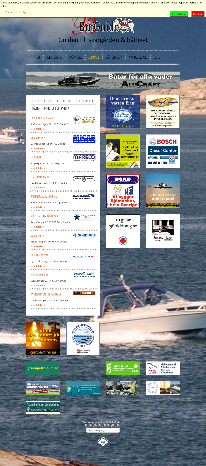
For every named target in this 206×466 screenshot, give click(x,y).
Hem (37, 57)
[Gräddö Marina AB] (84, 178)
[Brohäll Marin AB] (84, 274)
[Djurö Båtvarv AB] (84, 256)
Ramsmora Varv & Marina (44, 196)
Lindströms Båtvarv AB (42, 118)
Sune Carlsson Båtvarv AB (44, 216)
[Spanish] (119, 425)
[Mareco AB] (84, 157)
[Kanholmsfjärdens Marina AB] (84, 293)
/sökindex (75, 57)
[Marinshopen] (84, 235)
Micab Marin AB (38, 138)
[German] (101, 425)
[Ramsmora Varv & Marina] (84, 197)
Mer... (157, 57)
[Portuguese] (109, 425)
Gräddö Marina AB (40, 177)
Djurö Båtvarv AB (39, 255)
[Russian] (114, 425)
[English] (91, 425)
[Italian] (105, 425)
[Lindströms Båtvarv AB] (84, 119)
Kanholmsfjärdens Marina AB (46, 294)
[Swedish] (87, 425)
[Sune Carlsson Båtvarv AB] (84, 217)
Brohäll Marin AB (39, 275)
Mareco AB (36, 157)
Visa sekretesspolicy (16, 12)
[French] (96, 425)
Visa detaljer (37, 128)
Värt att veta (114, 57)
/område (93, 57)
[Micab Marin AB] (84, 139)
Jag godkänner (179, 13)
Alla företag (54, 57)
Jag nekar (198, 13)
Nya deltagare (138, 57)
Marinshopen (37, 236)
